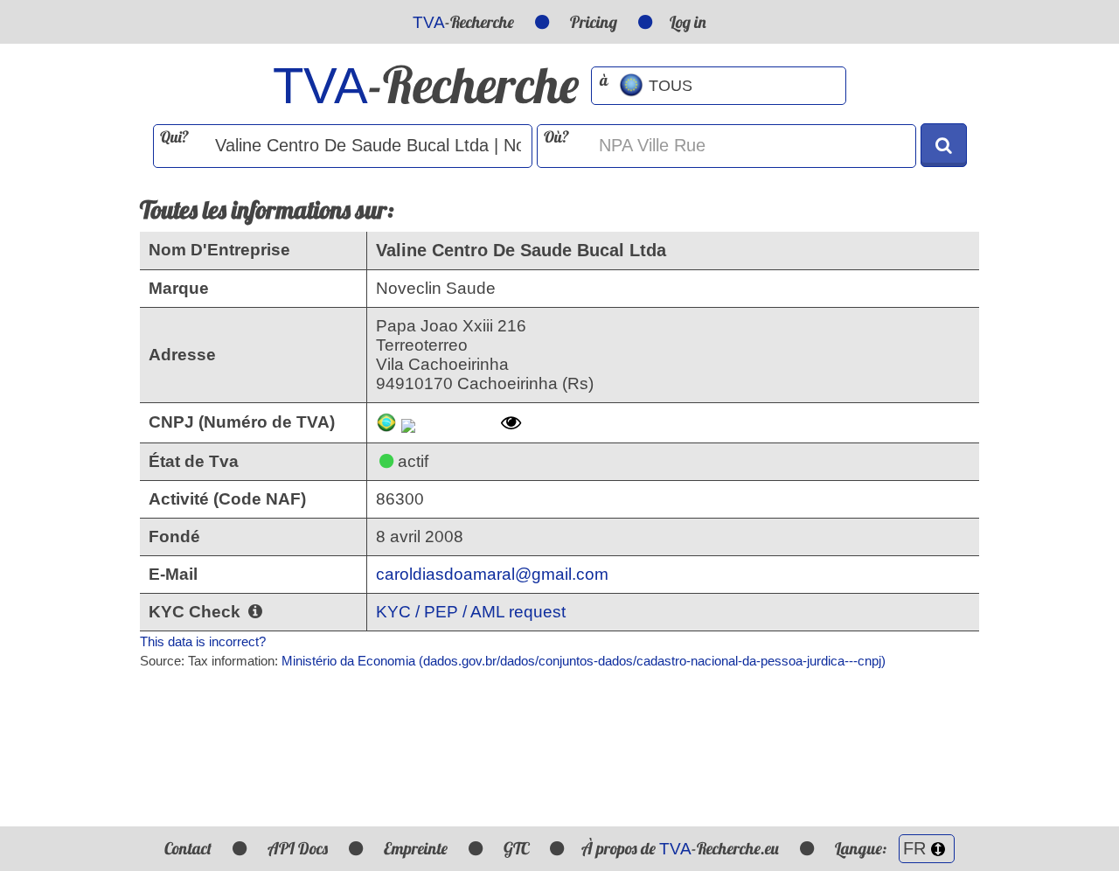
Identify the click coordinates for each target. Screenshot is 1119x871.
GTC (516, 848)
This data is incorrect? (203, 641)
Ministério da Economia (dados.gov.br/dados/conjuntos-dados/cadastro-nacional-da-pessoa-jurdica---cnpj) (583, 660)
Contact (188, 848)
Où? (556, 137)
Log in (688, 21)
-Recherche (463, 21)
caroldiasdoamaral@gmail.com (492, 574)
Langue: (862, 848)
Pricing (593, 21)
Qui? (174, 137)
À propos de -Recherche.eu (680, 848)
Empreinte (416, 848)
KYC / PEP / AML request (471, 612)
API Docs (298, 848)
